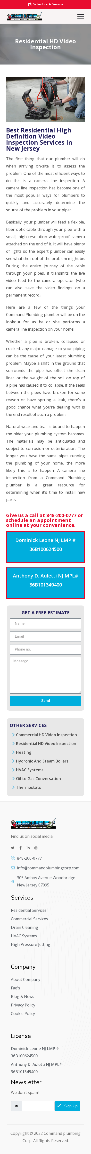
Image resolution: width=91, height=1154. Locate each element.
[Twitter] (12, 848)
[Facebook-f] (20, 848)
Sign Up (70, 1106)
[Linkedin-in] (28, 848)
